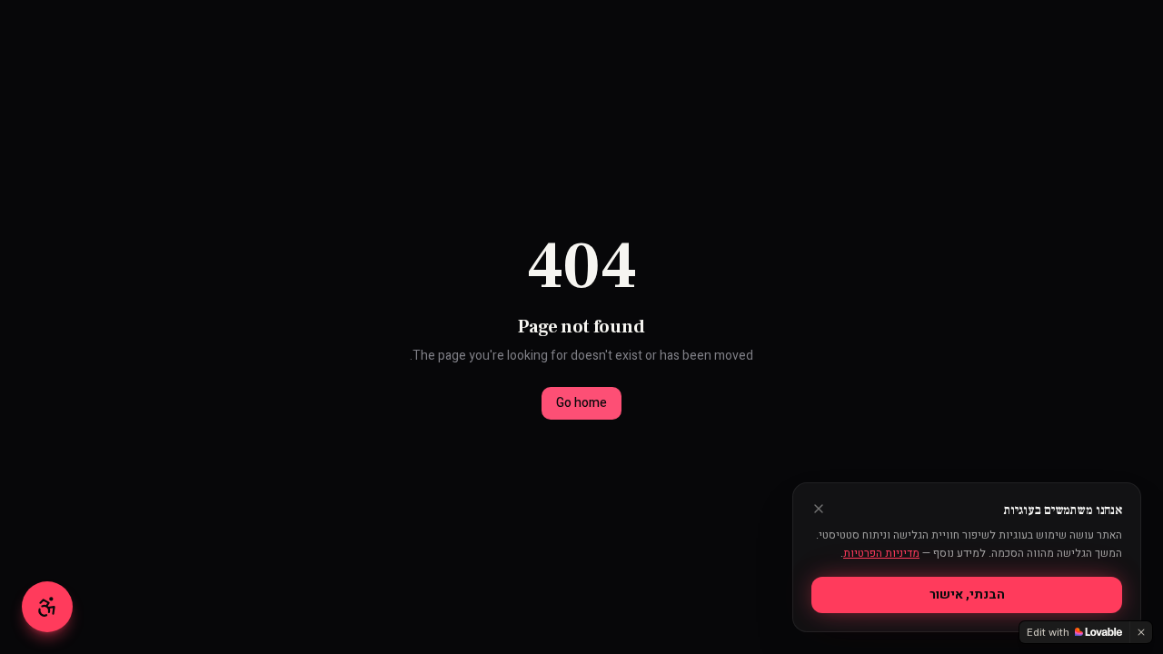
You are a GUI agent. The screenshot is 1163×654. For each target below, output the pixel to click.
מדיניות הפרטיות (881, 553)
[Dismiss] (1141, 632)
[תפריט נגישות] (47, 606)
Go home (581, 402)
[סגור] (818, 508)
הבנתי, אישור (967, 594)
